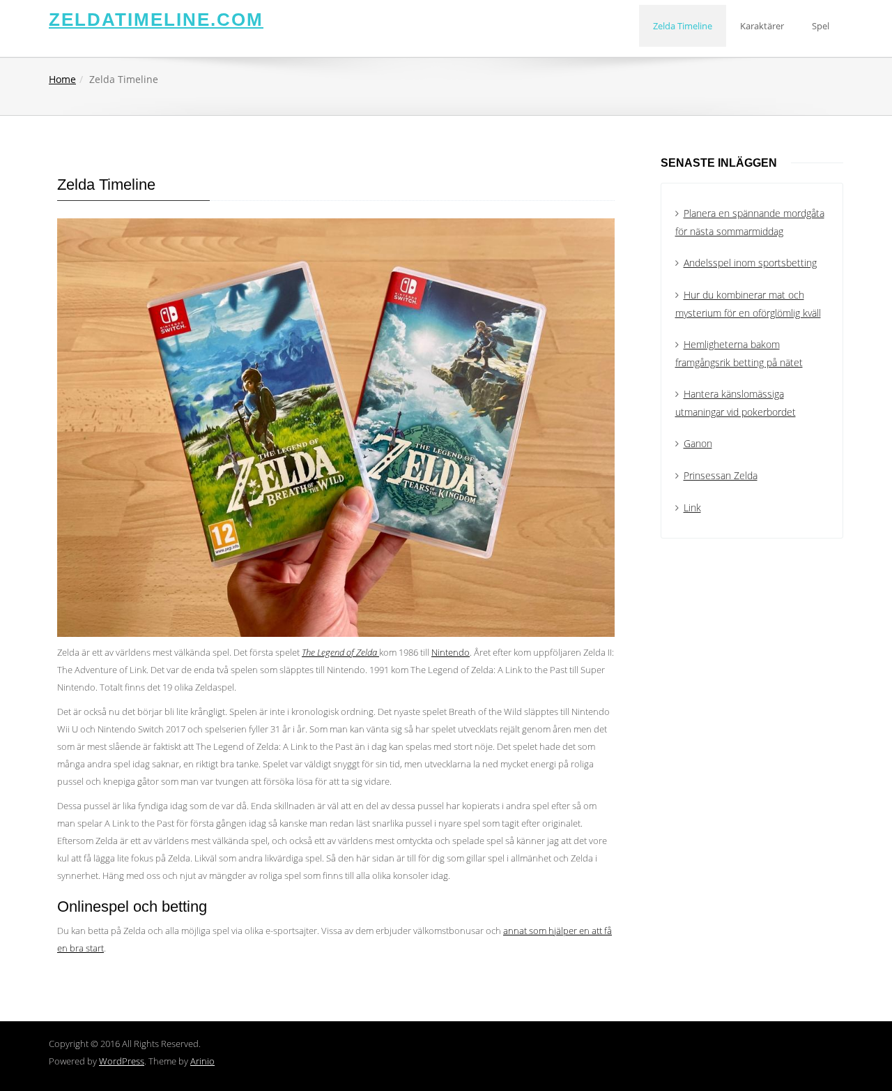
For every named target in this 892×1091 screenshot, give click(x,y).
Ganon (698, 443)
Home (62, 79)
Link (692, 507)
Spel (820, 26)
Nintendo (450, 652)
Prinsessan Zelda (721, 475)
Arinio (202, 1061)
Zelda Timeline (682, 26)
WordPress (121, 1061)
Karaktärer (762, 26)
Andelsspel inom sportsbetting (750, 262)
